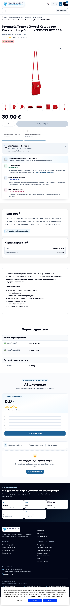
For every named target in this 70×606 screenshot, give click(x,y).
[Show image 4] (30, 107)
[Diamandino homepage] (13, 4)
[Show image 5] (39, 107)
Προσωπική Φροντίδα (16, 17)
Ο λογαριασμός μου (8, 550)
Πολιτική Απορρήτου (43, 556)
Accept (50, 600)
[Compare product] (60, 48)
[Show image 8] (64, 107)
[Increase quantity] (13, 124)
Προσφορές (40, 530)
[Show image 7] (56, 107)
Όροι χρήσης (41, 545)
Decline (35, 600)
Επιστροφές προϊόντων (44, 547)
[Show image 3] (22, 107)
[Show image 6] (47, 107)
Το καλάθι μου (6, 553)
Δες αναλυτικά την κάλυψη (45, 172)
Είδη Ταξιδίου (37, 17)
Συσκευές (28, 17)
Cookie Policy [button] (22, 596)
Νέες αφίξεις (41, 533)
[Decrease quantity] (4, 124)
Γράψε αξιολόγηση (36, 471)
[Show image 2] (14, 107)
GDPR (38, 558)
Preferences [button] (59, 596)
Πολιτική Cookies (42, 553)
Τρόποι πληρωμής (8, 545)
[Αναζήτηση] (5, 10)
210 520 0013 (8, 574)
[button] (12, 135)
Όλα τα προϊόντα (42, 536)
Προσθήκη (43, 124)
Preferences (19, 600)
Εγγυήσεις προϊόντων (43, 550)
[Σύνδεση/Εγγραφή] (48, 4)
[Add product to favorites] (64, 48)
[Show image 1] (5, 107)
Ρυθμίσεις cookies (42, 561)
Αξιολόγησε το (36, 433)
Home (5, 17)
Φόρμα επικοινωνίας (8, 547)
